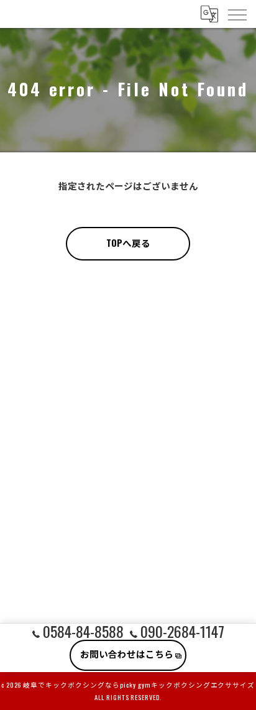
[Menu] (236, 13)
